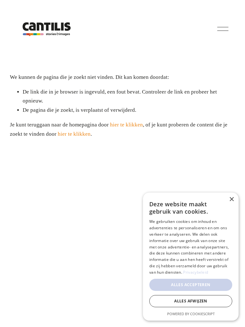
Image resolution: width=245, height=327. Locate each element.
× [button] (231, 199)
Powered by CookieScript (191, 313)
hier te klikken (126, 125)
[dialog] (191, 257)
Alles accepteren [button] (190, 284)
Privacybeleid (195, 272)
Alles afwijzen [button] (190, 301)
